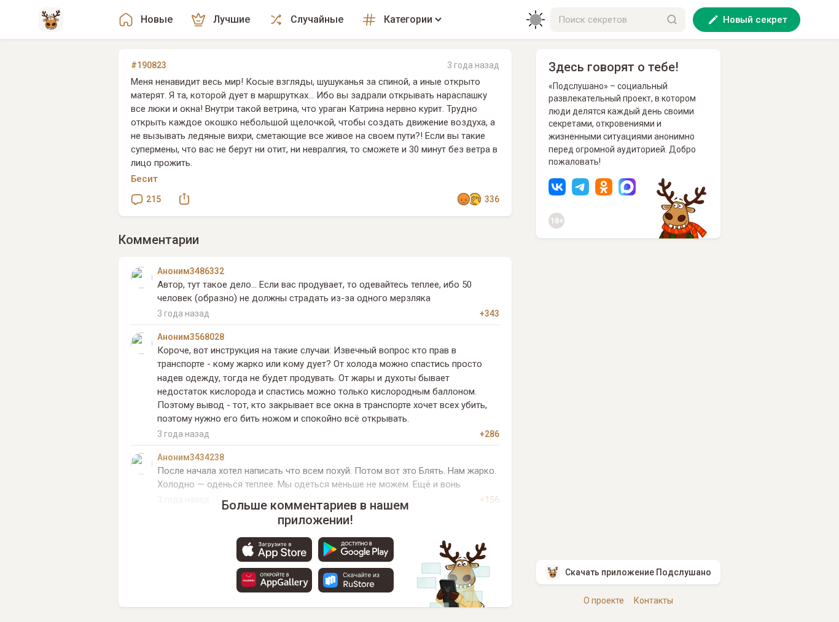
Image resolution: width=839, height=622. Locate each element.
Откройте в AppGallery (274, 580)
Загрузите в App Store (274, 549)
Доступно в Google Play (356, 549)
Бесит (144, 178)
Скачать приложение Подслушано (638, 572)
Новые (157, 19)
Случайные (317, 19)
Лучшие (231, 19)
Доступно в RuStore (356, 580)
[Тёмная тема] (535, 20)
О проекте (603, 600)
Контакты (653, 600)
